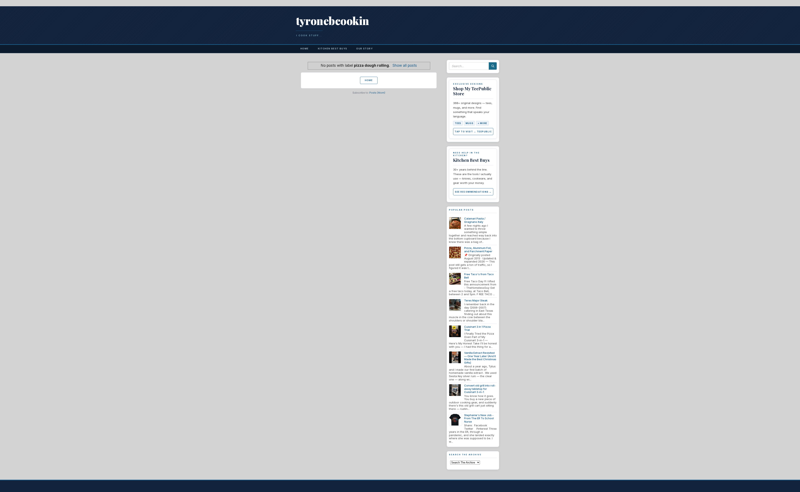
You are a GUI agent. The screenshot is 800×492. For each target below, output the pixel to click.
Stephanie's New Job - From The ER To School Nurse (479, 418)
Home (304, 48)
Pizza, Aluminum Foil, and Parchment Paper (478, 249)
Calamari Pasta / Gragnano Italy (474, 220)
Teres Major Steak (476, 300)
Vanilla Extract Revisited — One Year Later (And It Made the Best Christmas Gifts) (480, 357)
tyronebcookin (332, 20)
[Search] (493, 66)
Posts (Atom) (377, 92)
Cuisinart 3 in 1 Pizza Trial (477, 328)
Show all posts (404, 65)
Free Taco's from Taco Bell (479, 275)
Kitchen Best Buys (332, 48)
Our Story (364, 48)
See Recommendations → (473, 192)
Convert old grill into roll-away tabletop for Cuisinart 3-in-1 (480, 389)
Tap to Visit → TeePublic (473, 131)
